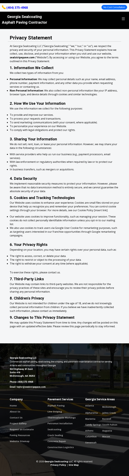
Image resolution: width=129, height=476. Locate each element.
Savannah (90, 442)
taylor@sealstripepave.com (31, 387)
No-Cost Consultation (114, 7)
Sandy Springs (93, 425)
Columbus (91, 436)
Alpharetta (91, 413)
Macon (106, 436)
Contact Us (16, 418)
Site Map (74, 464)
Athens (89, 431)
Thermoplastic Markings (62, 418)
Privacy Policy (58, 464)
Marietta (90, 419)
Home (13, 406)
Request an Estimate (22, 429)
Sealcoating (54, 429)
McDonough (109, 407)
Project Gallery (18, 423)
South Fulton (109, 425)
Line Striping (55, 412)
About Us (15, 412)
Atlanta (89, 406)
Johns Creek (109, 413)
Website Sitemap (19, 441)
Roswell (106, 419)
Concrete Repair (57, 441)
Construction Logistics (61, 447)
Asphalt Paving (56, 406)
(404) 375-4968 (17, 7)
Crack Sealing (55, 435)
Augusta (107, 431)
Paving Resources (20, 435)
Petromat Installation (60, 423)
